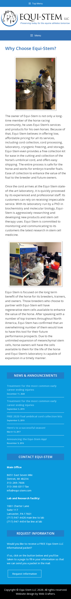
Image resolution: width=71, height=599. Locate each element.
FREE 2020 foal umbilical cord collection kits (34, 416)
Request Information (24, 573)
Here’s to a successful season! (26, 427)
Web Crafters (47, 593)
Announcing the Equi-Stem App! (27, 439)
